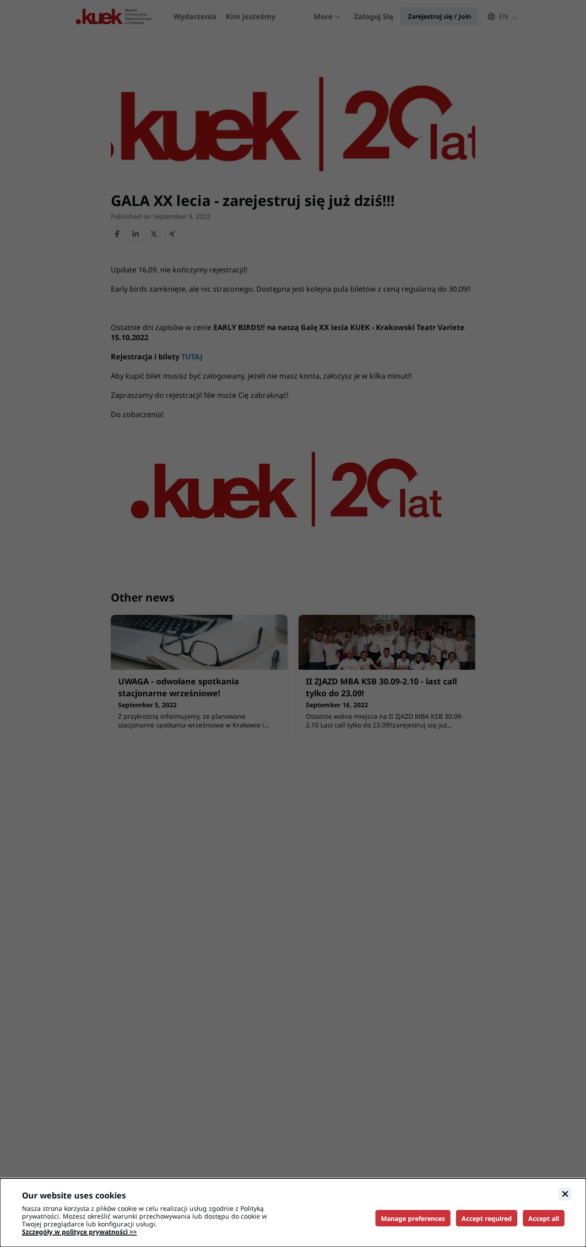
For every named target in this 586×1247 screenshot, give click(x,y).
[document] (293, 1212)
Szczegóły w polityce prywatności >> (79, 1232)
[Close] (565, 1193)
